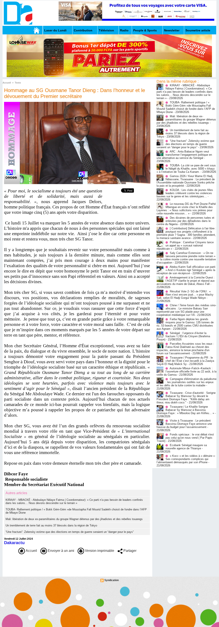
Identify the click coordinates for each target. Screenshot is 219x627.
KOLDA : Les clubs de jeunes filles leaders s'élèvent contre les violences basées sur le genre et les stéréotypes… (185, 193)
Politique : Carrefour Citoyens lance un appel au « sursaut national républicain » (185, 245)
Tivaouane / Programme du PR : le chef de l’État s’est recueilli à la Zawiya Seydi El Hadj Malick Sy (185, 361)
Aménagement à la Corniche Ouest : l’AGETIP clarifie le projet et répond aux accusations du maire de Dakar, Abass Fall (186, 281)
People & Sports (145, 30)
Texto (18, 82)
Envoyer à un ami (60, 550)
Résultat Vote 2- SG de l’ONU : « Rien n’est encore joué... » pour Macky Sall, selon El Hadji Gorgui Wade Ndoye (185, 294)
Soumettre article (197, 30)
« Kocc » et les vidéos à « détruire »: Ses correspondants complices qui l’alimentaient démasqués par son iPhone (186, 459)
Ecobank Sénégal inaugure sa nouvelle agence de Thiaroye (186, 447)
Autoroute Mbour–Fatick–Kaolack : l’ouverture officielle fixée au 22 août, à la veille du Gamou (186, 371)
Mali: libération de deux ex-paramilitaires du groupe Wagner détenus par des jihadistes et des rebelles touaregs (74, 519)
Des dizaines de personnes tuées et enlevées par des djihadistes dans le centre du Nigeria (185, 221)
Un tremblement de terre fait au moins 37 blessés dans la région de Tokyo (51, 525)
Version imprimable (99, 550)
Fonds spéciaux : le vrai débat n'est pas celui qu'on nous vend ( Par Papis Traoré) (185, 437)
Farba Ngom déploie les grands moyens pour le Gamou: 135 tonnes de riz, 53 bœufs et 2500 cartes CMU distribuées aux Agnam (185, 324)
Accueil (7, 82)
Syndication (111, 580)
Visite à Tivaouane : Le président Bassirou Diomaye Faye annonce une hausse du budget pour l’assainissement (184, 424)
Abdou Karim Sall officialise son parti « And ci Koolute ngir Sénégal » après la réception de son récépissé (186, 270)
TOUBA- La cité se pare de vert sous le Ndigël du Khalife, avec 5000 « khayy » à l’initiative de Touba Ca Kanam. (186, 168)
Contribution (83, 30)
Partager (129, 550)
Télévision (106, 30)
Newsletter (171, 30)
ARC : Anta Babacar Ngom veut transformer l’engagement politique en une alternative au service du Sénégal (184, 155)
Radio (124, 30)
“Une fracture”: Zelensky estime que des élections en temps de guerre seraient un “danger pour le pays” (70, 531)
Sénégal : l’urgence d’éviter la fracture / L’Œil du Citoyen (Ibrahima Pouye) (183, 336)
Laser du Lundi (55, 30)
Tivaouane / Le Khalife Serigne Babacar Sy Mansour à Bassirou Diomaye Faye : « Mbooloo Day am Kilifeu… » (185, 410)
